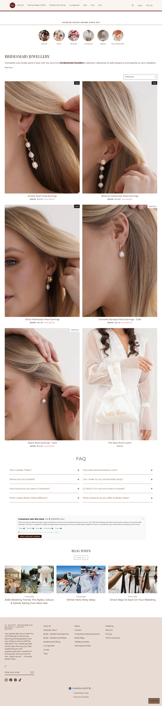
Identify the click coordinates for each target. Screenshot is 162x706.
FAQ (45, 653)
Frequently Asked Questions (87, 634)
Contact (78, 630)
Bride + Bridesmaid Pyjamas (56, 634)
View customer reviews (30, 536)
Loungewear (49, 646)
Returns (109, 630)
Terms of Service (113, 638)
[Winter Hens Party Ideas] (81, 579)
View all (81, 558)
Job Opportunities (83, 646)
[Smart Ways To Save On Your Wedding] (132, 579)
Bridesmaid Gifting (52, 642)
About (77, 626)
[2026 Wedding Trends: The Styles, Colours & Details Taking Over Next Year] (29, 579)
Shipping (109, 626)
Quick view (42, 190)
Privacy (109, 634)
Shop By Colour (50, 630)
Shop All (47, 626)
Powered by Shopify (81, 697)
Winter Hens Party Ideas (81, 599)
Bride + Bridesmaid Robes (55, 638)
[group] (44, 37)
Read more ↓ (9, 67)
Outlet (46, 650)
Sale (85, 5)
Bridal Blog (79, 638)
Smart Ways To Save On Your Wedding (133, 599)
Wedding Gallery (82, 642)
